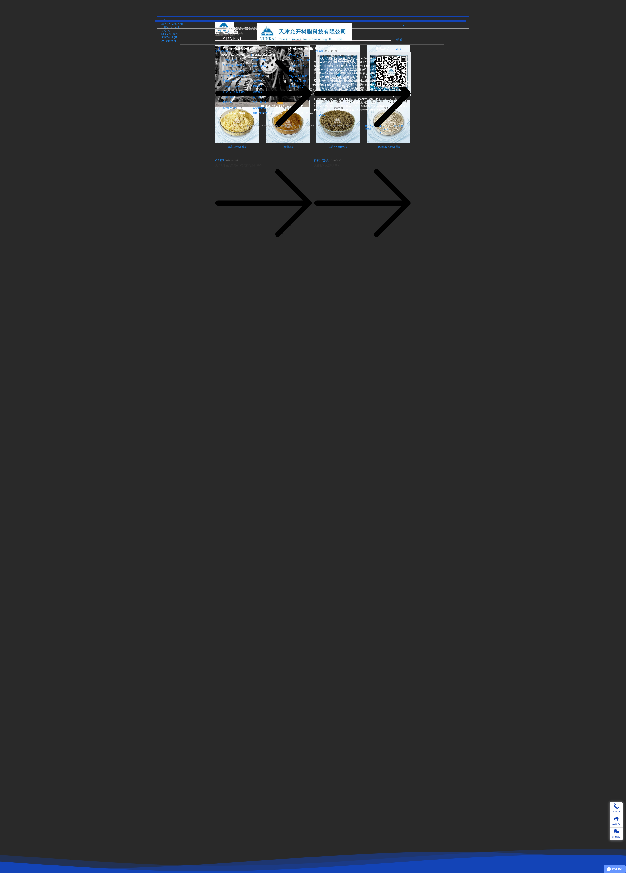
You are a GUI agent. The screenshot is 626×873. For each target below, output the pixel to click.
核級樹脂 (257, 80)
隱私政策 (398, 125)
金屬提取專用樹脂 (232, 81)
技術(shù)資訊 (321, 160)
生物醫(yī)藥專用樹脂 (233, 70)
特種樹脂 (257, 86)
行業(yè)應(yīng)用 (298, 65)
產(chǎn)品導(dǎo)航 (299, 60)
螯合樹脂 (257, 70)
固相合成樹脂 (260, 107)
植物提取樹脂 (229, 59)
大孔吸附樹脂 (259, 59)
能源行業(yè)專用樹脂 (234, 91)
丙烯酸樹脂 (258, 75)
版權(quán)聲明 (384, 129)
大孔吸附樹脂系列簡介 (327, 165)
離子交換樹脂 (260, 65)
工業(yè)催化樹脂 (231, 86)
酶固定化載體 (260, 112)
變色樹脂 (257, 97)
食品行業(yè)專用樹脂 (233, 65)
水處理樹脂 (228, 97)
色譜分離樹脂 (260, 102)
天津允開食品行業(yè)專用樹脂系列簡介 (238, 165)
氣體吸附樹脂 (229, 107)
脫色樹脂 (227, 102)
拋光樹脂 (257, 91)
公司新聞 (219, 160)
